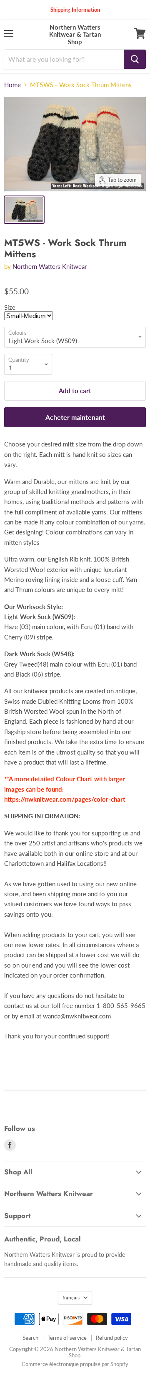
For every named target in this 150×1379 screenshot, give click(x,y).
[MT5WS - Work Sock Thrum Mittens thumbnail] (24, 209)
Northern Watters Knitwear (49, 266)
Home (12, 84)
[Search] (135, 59)
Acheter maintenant (75, 417)
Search (30, 1337)
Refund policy (112, 1337)
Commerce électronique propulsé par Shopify (75, 1364)
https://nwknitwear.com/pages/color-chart (64, 799)
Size (9, 307)
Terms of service (67, 1337)
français (71, 1297)
